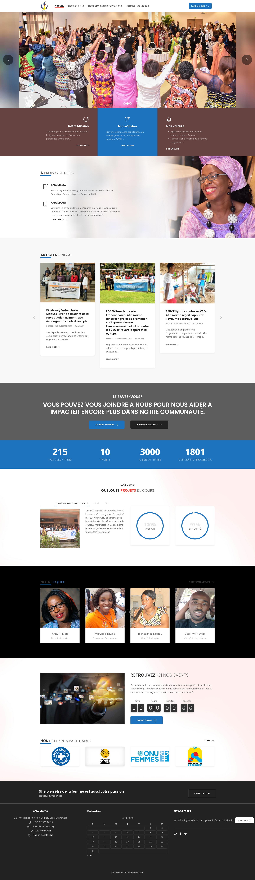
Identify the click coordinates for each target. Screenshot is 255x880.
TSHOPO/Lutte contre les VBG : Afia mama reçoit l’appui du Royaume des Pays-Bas (126, 314)
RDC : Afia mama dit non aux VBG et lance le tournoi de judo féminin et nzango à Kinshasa (187, 310)
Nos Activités (76, 6)
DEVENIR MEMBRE (104, 424)
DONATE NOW (144, 720)
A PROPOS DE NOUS (147, 424)
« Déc (90, 855)
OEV (107, 503)
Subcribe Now (244, 820)
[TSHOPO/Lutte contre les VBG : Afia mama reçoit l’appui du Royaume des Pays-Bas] (127, 283)
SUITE (207, 740)
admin (81, 338)
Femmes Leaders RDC (138, 6)
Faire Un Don (202, 793)
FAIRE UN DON (198, 6)
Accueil (59, 6)
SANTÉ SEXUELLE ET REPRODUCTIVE (72, 503)
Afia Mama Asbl (43, 830)
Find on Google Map (43, 834)
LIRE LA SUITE (82, 145)
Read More (51, 359)
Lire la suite (57, 219)
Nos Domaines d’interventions (105, 6)
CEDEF (96, 503)
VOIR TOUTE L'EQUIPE (199, 582)
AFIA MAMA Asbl (136, 872)
